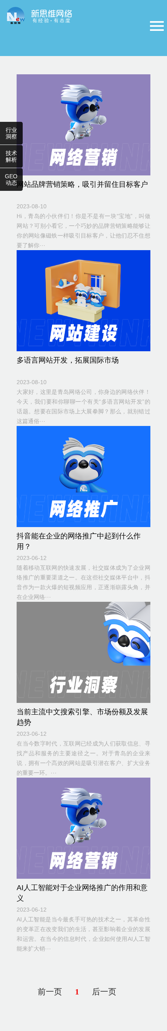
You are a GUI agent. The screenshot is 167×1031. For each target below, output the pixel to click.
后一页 (104, 991)
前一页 (50, 991)
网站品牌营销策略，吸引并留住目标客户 (82, 184)
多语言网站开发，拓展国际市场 (68, 360)
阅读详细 (76, 123)
